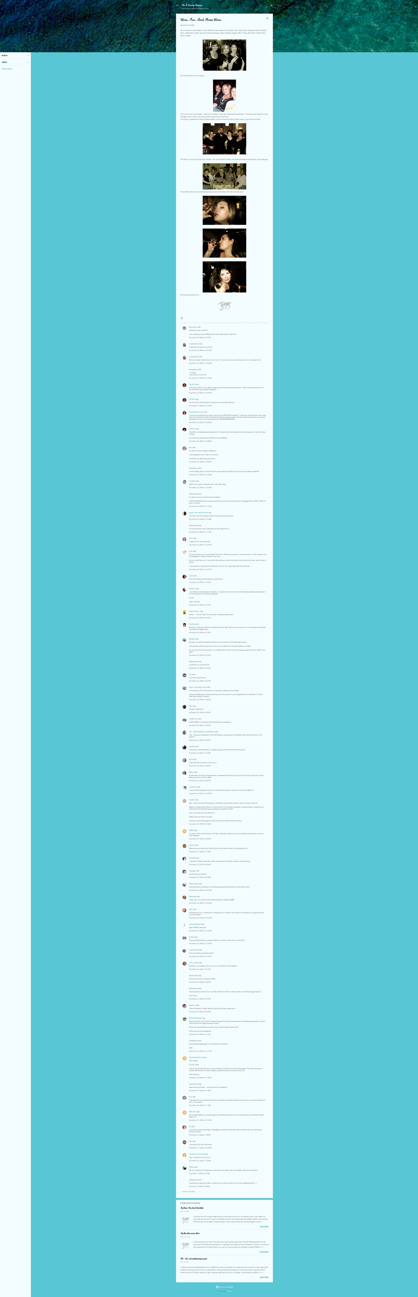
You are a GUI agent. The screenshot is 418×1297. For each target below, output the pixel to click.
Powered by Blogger (225, 1287)
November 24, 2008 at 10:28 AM (200, 422)
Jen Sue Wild (193, 950)
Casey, (266, 114)
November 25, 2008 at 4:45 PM (200, 982)
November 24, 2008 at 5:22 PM (200, 681)
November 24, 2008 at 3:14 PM (200, 633)
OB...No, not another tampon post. (193, 1258)
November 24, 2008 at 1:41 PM (200, 582)
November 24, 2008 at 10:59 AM (200, 475)
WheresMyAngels (195, 1018)
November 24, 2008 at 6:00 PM (200, 725)
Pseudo (192, 845)
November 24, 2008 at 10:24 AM (200, 406)
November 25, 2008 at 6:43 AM (200, 839)
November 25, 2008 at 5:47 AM (200, 824)
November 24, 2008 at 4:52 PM (200, 668)
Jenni (191, 576)
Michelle (192, 639)
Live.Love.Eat (193, 963)
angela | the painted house (198, 513)
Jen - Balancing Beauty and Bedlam (201, 732)
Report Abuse (7, 69)
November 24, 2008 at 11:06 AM (200, 488)
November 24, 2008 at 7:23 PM (200, 753)
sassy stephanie (195, 924)
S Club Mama (194, 344)
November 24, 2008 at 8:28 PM (200, 781)
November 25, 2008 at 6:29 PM (200, 1012)
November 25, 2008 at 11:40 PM (200, 1078)
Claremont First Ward (196, 1154)
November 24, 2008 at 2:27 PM (200, 605)
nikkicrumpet (193, 884)
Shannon (192, 1005)
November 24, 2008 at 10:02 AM (200, 363)
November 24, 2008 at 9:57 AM (200, 338)
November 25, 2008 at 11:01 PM (200, 1051)
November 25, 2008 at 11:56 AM (200, 944)
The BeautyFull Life (196, 1057)
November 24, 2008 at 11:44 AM (200, 519)
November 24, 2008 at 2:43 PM (200, 618)
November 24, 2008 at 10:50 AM (200, 462)
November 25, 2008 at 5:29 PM (200, 999)
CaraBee (192, 481)
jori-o (191, 538)
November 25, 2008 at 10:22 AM (200, 903)
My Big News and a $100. (190, 1233)
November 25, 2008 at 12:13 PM (200, 956)
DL (190, 1126)
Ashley (191, 937)
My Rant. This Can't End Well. (192, 1208)
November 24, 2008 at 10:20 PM (200, 794)
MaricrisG (192, 1112)
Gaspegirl (192, 871)
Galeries (229, 1291)
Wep (190, 706)
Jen (190, 674)
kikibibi (191, 830)
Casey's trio (193, 719)
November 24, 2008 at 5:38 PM (200, 700)
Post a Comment (189, 1192)
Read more (264, 1227)
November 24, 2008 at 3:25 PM (200, 655)
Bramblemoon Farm (196, 412)
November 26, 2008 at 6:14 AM (200, 1091)
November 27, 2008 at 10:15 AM (200, 1120)
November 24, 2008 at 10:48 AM (200, 441)
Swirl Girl (192, 429)
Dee (190, 1141)
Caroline (192, 384)
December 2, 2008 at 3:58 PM (199, 1186)
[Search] (271, 6)
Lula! (190, 551)
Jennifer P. (192, 787)
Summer (192, 589)
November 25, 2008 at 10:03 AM (200, 890)
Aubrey (191, 1167)
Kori (190, 447)
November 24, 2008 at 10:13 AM (200, 378)
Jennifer (192, 746)
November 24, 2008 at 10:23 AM (200, 393)
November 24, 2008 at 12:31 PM (200, 569)
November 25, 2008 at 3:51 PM (200, 969)
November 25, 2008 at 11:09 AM (200, 931)
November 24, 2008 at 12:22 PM (200, 545)
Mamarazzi (193, 327)
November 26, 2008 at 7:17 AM (200, 1105)
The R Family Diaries (191, 5)
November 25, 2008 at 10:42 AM (200, 918)
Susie (191, 759)
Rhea (191, 909)
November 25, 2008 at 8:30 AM (200, 877)
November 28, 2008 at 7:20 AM (200, 1161)
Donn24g (192, 858)
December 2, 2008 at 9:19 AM (199, 1174)
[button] (267, 18)
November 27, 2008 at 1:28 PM (200, 1135)
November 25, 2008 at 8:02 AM (200, 865)
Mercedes (192, 897)
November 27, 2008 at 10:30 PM (200, 1148)
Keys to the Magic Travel (198, 687)
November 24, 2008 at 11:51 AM (200, 532)
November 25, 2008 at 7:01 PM (200, 1034)
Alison (191, 772)
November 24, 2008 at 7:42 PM (200, 766)
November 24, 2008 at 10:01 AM (200, 350)
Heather (192, 624)
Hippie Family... (194, 611)
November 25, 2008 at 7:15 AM (200, 852)
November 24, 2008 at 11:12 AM (200, 506)
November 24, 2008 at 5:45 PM (200, 713)
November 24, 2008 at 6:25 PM (200, 740)
